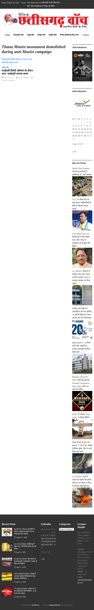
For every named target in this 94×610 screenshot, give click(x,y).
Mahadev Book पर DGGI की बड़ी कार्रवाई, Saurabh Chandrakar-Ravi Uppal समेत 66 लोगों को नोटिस (81, 383)
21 (85, 132)
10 (73, 129)
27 (82, 136)
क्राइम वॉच (41, 35)
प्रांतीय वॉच (53, 35)
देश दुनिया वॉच (19, 35)
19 (79, 132)
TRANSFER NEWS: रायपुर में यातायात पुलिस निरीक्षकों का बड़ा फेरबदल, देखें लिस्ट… (25, 576)
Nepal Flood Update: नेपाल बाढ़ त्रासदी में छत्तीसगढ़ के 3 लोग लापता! (82, 171)
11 (76, 129)
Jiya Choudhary (23, 77)
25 (76, 136)
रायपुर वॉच (30, 35)
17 (73, 132)
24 (73, 136)
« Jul (74, 151)
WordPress (35, 605)
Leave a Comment (8, 80)
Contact (85, 35)
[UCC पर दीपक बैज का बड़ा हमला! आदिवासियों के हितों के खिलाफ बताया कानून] (82, 220)
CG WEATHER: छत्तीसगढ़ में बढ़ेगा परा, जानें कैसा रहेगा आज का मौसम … (25, 546)
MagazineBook (54, 605)
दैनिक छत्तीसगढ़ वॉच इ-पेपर (69, 35)
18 (76, 132)
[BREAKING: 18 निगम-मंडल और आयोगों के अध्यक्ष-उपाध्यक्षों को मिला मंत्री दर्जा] (82, 364)
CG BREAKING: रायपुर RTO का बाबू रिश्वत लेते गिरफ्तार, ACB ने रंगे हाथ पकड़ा (25, 591)
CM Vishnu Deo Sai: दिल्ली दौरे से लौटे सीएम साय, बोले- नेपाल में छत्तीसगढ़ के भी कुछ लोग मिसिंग (81, 240)
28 (85, 136)
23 (91, 132)
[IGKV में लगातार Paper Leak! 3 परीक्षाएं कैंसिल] (82, 429)
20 (82, 132)
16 (91, 129)
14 (85, 129)
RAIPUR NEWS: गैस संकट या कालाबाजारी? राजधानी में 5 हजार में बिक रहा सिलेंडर (25, 561)
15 (88, 129)
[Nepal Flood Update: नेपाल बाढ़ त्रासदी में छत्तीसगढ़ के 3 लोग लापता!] (82, 186)
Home (7, 35)
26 (79, 136)
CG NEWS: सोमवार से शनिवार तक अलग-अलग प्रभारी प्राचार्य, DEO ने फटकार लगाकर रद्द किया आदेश (81, 277)
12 (79, 129)
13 (82, 129)
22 (88, 132)
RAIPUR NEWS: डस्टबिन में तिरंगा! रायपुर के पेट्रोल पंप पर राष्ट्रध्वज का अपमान (24, 531)
